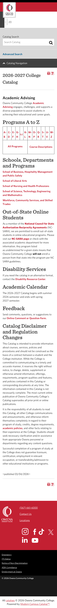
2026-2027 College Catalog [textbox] (9, 22)
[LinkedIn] (26, 540)
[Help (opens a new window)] (52, 73)
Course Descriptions (41, 146)
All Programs (15, 146)
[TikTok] (43, 532)
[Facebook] (35, 532)
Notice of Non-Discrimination (15, 563)
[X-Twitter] (52, 532)
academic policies (13, 428)
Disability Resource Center (30, 279)
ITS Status (6, 559)
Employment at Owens (12, 571)
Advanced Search (12, 54)
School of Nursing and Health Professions (26, 186)
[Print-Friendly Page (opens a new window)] (48, 73)
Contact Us (26, 513)
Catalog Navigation (17, 63)
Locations (25, 520)
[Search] (51, 42)
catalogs (10, 600)
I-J (21, 134)
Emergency (7, 554)
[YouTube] (37, 540)
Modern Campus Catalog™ (35, 604)
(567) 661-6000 (29, 507)
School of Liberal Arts (15, 180)
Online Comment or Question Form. (26, 318)
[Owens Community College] (9, 10)
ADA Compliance (9, 567)
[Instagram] (27, 531)
